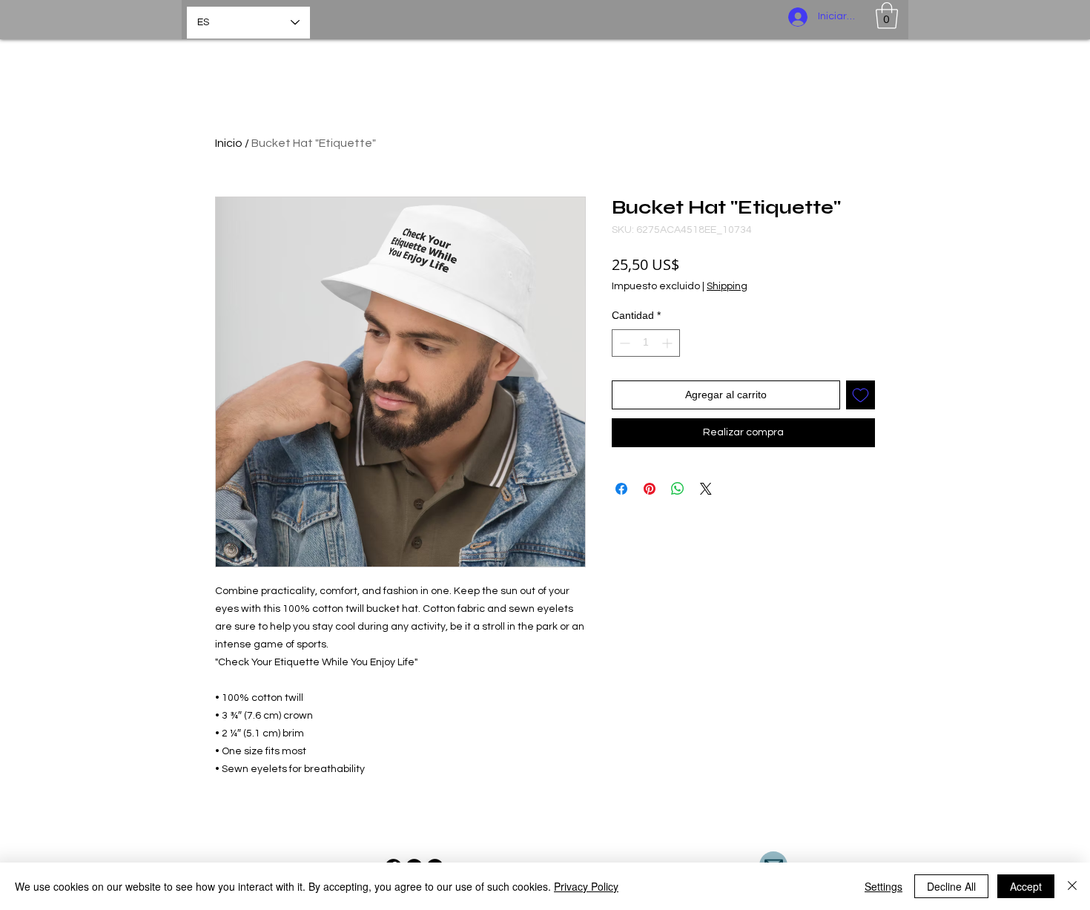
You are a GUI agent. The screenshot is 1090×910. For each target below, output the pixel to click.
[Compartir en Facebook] (621, 489)
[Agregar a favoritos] (860, 394)
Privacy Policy (586, 886)
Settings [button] (883, 886)
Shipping (727, 286)
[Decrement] (623, 343)
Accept (1026, 886)
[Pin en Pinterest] (649, 489)
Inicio (228, 143)
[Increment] (668, 343)
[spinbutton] (645, 343)
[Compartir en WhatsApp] (678, 489)
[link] (887, 15)
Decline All (951, 886)
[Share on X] (706, 489)
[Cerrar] (1072, 886)
